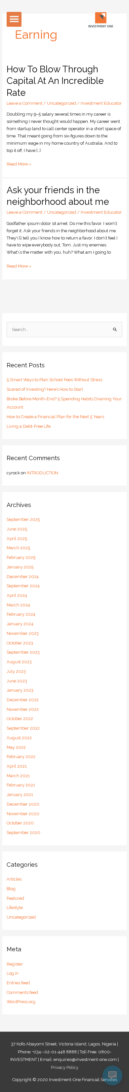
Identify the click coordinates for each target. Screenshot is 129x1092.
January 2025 (20, 566)
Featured (15, 898)
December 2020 (23, 804)
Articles (14, 879)
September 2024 (23, 585)
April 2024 (17, 595)
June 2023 (17, 680)
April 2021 (17, 766)
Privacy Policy (64, 1067)
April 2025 (17, 538)
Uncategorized (61, 103)
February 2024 (21, 614)
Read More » (19, 163)
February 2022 (21, 756)
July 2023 (16, 671)
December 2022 (23, 699)
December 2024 (23, 576)
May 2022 (16, 747)
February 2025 (21, 557)
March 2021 (18, 775)
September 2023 (23, 652)
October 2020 (20, 822)
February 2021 (21, 785)
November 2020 (23, 813)
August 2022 (19, 737)
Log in (13, 973)
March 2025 (18, 547)
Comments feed (22, 992)
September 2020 (23, 832)
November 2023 (23, 633)
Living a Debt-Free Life (29, 426)
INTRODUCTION (42, 472)
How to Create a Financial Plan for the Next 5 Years (55, 416)
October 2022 (20, 718)
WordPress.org (21, 1001)
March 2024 (18, 604)
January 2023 (20, 690)
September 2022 (23, 728)
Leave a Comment (24, 103)
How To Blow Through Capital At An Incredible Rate (55, 81)
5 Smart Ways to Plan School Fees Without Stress (54, 379)
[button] (14, 19)
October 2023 (20, 642)
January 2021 (20, 794)
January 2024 (20, 623)
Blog (11, 888)
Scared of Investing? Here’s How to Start (45, 389)
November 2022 (23, 709)
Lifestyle (15, 907)
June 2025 (17, 529)
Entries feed (18, 982)
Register (15, 964)
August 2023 (19, 661)
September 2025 (23, 519)
